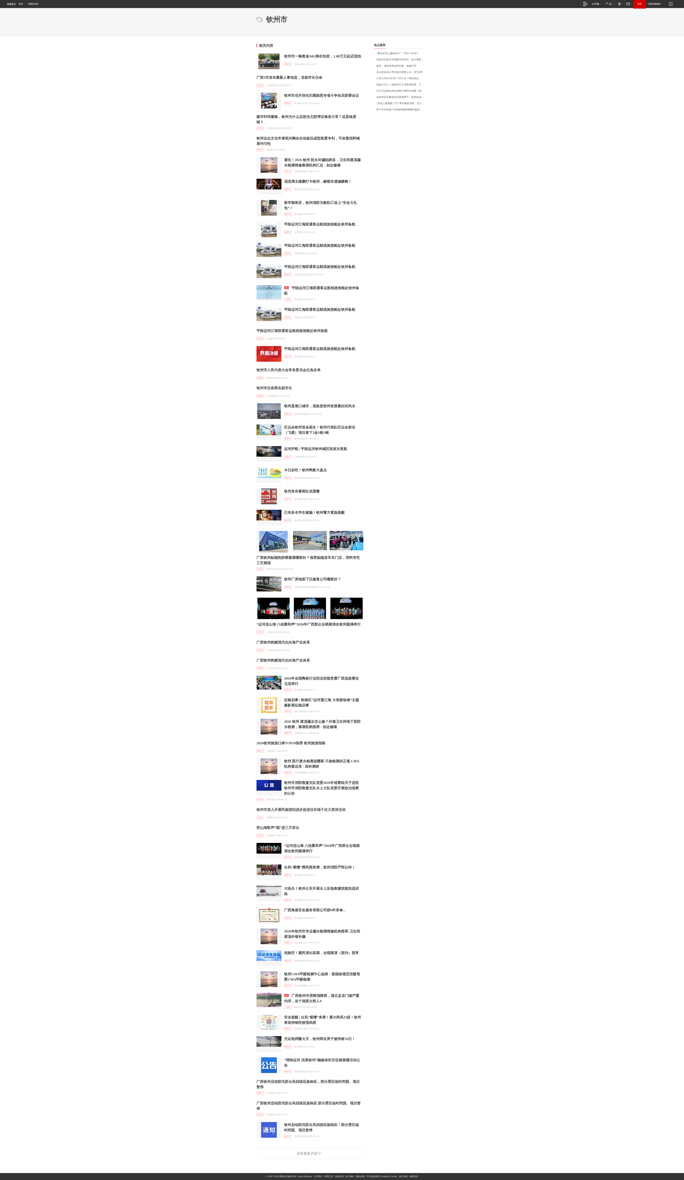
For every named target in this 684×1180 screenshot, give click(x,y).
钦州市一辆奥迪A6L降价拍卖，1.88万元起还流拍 (322, 56)
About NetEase (304, 1176)
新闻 (260, 817)
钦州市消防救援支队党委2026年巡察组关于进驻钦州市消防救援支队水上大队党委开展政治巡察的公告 (321, 788)
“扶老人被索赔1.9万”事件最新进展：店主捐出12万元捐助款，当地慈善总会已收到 (402, 103)
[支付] (620, 4)
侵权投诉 (414, 1176)
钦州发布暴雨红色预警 (302, 491)
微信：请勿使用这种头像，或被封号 (396, 66)
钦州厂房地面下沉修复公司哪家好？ (312, 579)
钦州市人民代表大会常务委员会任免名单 (288, 370)
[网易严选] (609, 4)
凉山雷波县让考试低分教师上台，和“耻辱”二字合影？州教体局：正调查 (402, 72)
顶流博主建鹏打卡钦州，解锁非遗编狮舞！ (318, 181)
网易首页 (11, 4)
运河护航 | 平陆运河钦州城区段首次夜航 (315, 449)
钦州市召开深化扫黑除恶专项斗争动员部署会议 (321, 95)
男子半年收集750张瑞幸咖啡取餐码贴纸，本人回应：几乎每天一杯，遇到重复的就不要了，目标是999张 (402, 109)
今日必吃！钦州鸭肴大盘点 (305, 470)
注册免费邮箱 (654, 4)
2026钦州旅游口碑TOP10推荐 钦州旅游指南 (290, 743)
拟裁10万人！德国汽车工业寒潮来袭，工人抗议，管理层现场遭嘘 (402, 84)
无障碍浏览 (33, 4)
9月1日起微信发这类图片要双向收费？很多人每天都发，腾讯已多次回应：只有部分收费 (402, 91)
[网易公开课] (596, 4)
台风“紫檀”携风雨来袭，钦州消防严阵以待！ (319, 867)
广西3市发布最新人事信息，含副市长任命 (289, 77)
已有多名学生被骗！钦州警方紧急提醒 (314, 512)
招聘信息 (339, 1176)
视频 (288, 299)
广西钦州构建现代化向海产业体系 (283, 642)
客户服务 (350, 1176)
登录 (640, 4)
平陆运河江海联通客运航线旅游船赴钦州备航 (319, 224)
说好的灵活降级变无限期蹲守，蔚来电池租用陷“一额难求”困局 (402, 97)
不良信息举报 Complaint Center (382, 1176)
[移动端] (585, 4)
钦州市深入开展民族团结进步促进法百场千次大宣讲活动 (301, 810)
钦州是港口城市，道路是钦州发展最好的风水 (319, 406)
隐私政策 (360, 1176)
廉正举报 (403, 1176)
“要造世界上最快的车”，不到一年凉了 (397, 53)
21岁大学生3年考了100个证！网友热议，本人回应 (402, 78)
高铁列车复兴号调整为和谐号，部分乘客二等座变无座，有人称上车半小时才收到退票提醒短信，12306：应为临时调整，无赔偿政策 (402, 59)
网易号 (288, 64)
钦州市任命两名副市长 (274, 388)
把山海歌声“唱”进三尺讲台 (277, 828)
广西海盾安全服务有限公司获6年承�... (315, 910)
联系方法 (329, 1176)
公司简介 (318, 1176)
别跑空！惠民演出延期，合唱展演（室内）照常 (321, 953)
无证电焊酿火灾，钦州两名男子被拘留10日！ (319, 1039)
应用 (21, 4)
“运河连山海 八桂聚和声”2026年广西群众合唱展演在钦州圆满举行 (308, 624)
